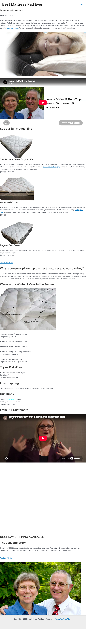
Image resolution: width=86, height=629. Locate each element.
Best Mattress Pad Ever (22, 4)
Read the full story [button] (6, 558)
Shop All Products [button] (6, 263)
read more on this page (51, 167)
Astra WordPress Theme (63, 619)
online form (10, 399)
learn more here (12, 28)
